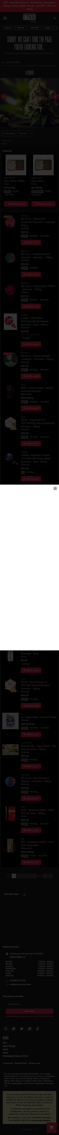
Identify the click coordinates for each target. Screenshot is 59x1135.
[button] (55, 488)
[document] (29, 567)
